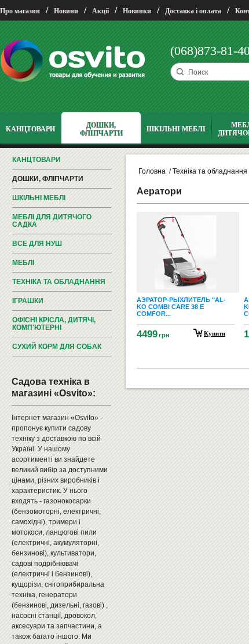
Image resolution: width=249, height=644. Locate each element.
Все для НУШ (37, 244)
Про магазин (20, 11)
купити (214, 333)
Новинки (137, 11)
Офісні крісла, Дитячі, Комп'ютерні (54, 324)
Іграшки (27, 301)
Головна (152, 171)
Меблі (23, 263)
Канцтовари (36, 160)
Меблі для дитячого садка (51, 221)
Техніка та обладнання (58, 282)
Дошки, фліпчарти (47, 179)
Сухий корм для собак (56, 347)
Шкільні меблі (38, 198)
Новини (66, 11)
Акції (100, 11)
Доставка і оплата (193, 11)
